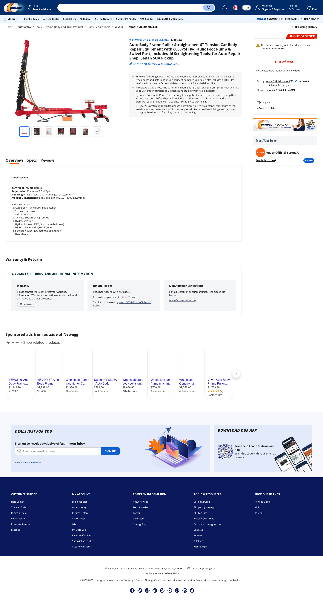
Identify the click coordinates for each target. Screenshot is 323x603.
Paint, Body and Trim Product (64, 27)
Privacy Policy (172, 573)
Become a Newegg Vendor (208, 524)
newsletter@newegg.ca (203, 568)
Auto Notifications (81, 546)
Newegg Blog (140, 524)
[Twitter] (139, 590)
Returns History (80, 513)
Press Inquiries (140, 507)
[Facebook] (132, 590)
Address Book (79, 518)
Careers (137, 513)
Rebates (198, 535)
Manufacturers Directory (182, 300)
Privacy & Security (20, 524)
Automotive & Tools (30, 27)
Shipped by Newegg (204, 507)
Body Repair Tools (99, 27)
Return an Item (19, 513)
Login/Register (79, 501)
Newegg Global (262, 501)
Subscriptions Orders (83, 541)
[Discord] (185, 590)
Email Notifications (82, 535)
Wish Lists (77, 524)
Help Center (17, 501)
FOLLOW (309, 160)
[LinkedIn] (154, 590)
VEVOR (119, 27)
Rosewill (259, 513)
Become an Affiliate (204, 518)
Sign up (110, 451)
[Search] (208, 7)
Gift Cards (199, 541)
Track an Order (19, 507)
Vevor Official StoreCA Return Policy (122, 304)
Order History (79, 507)
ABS (257, 507)
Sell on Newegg (202, 501)
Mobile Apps (200, 546)
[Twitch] (177, 590)
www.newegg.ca (220, 580)
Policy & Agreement (152, 573)
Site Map (198, 529)
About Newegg (140, 501)
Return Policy (18, 518)
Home (9, 27)
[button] (40, 7)
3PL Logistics (200, 513)
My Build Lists (79, 529)
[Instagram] (147, 590)
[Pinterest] (162, 590)
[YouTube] (170, 590)
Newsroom (138, 518)
